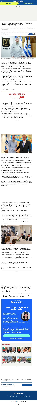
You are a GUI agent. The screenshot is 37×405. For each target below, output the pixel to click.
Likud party (9, 380)
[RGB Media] (16, 401)
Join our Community (9, 3)
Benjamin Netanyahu (5, 380)
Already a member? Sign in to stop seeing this (16, 338)
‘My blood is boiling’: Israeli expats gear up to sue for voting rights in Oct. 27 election (24, 363)
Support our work (17, 336)
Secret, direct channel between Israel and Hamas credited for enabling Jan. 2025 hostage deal (8, 353)
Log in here (29, 386)
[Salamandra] (23, 401)
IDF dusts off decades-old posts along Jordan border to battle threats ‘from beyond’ (9, 363)
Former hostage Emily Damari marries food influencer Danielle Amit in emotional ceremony (24, 353)
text (4, 75)
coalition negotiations (28, 379)
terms (21, 98)
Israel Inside (6, 379)
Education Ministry (21, 379)
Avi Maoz (17, 379)
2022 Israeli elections (12, 379)
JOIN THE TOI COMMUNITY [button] (27, 384)
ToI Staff (3, 33)
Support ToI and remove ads (28, 3)
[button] (35, 1)
